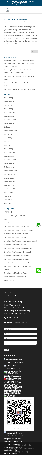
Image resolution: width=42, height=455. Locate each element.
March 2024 (8, 109)
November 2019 (10, 182)
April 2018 (7, 203)
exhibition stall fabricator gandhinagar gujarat (20, 241)
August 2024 (8, 105)
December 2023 (10, 120)
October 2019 (9, 185)
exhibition (24, 22)
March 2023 (8, 149)
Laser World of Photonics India (15, 277)
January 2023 (9, 156)
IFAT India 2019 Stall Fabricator (15, 20)
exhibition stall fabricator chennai (16, 234)
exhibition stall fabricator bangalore (17, 226)
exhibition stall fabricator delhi (15, 237)
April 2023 (7, 145)
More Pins (9, 379)
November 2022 (10, 163)
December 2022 (10, 160)
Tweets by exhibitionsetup (14, 296)
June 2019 (8, 200)
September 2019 (10, 189)
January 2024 (9, 116)
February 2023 (9, 152)
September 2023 (10, 131)
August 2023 (8, 134)
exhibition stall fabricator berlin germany (18, 230)
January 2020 (9, 178)
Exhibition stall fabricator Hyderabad (17, 252)
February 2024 (9, 112)
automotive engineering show (15, 216)
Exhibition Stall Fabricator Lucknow (16, 256)
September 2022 (10, 171)
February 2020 (9, 174)
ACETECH (8, 212)
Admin (8, 22)
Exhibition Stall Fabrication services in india (19, 89)
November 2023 (10, 123)
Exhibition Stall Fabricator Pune (15, 273)
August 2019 (8, 192)
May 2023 (7, 142)
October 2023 (9, 127)
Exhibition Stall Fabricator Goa (15, 245)
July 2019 (7, 196)
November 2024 (10, 102)
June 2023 (8, 138)
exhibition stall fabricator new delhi (16, 263)
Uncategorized (9, 280)
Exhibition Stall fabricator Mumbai (16, 259)
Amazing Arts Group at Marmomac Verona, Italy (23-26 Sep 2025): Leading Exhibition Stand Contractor (19, 63)
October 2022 (9, 167)
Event (6, 219)
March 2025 (8, 98)
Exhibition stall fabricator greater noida (18, 248)
